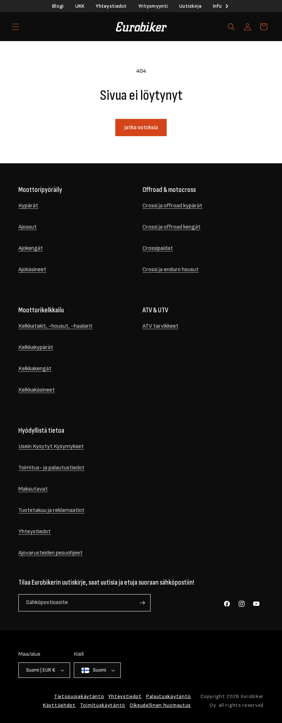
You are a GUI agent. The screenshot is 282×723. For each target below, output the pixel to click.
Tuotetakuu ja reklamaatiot (51, 510)
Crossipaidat (157, 248)
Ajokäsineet (32, 269)
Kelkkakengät (34, 368)
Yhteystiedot (111, 6)
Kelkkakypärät (35, 347)
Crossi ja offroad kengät (171, 227)
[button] (15, 27)
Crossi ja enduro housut (170, 269)
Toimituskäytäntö (102, 705)
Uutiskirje (190, 6)
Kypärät (28, 205)
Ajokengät (30, 248)
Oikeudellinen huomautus (160, 705)
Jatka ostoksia (141, 127)
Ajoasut (27, 227)
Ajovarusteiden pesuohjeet (50, 552)
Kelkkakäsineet (36, 389)
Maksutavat (33, 489)
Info (217, 6)
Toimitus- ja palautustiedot (51, 467)
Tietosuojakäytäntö (79, 696)
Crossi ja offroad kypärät (172, 205)
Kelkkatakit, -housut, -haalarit (55, 326)
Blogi (58, 6)
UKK (80, 6)
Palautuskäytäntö (168, 696)
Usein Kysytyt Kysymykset (51, 446)
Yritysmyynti (153, 6)
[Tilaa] (142, 602)
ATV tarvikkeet (160, 326)
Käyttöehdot (59, 705)
